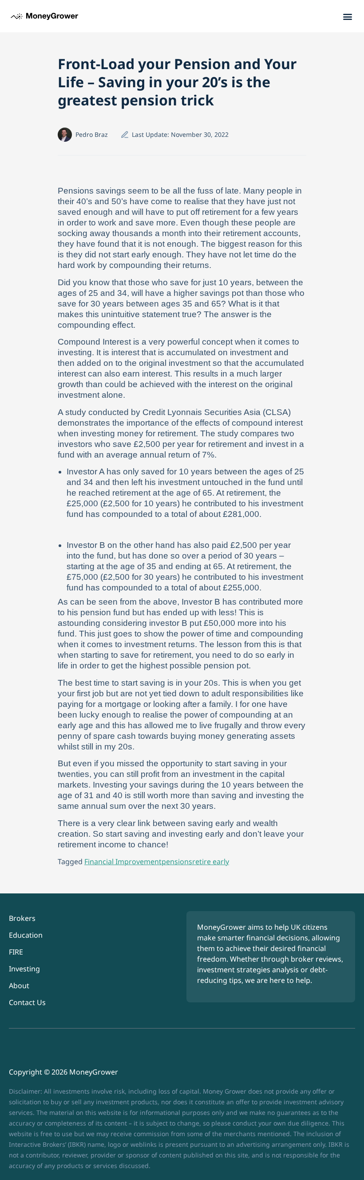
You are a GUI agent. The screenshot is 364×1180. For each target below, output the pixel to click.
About (19, 985)
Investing (24, 969)
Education (26, 935)
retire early (210, 861)
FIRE (16, 952)
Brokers (22, 918)
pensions (177, 861)
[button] (347, 16)
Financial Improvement (123, 861)
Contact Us (27, 1002)
